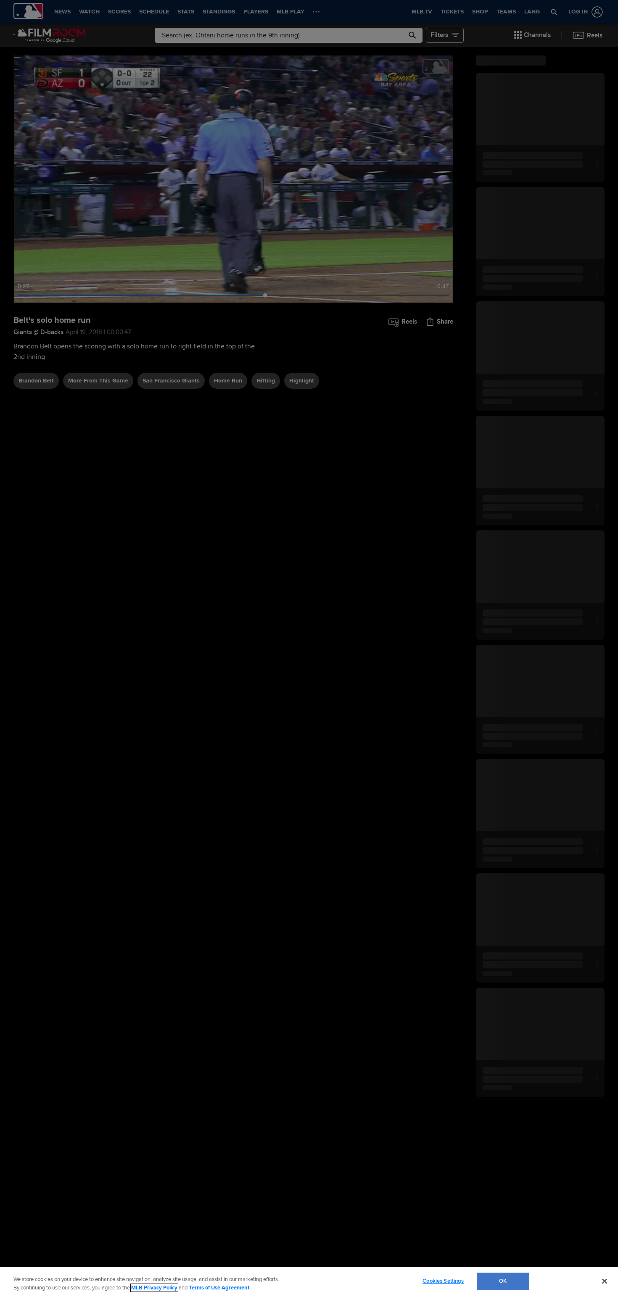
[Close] (604, 1281)
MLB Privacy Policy (154, 1287)
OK (503, 1281)
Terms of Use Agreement (219, 1287)
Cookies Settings (443, 1281)
